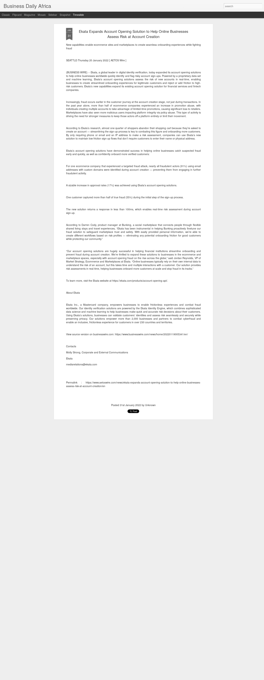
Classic (6, 14)
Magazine (29, 14)
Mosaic (42, 14)
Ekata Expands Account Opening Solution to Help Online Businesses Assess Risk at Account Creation (133, 34)
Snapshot (65, 14)
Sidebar (52, 14)
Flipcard (17, 14)
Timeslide (78, 14)
